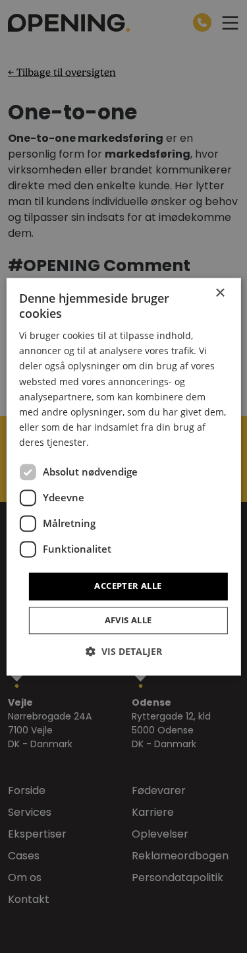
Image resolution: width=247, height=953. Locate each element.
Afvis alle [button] (128, 620)
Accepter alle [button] (127, 586)
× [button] (220, 293)
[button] (124, 651)
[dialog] (123, 476)
